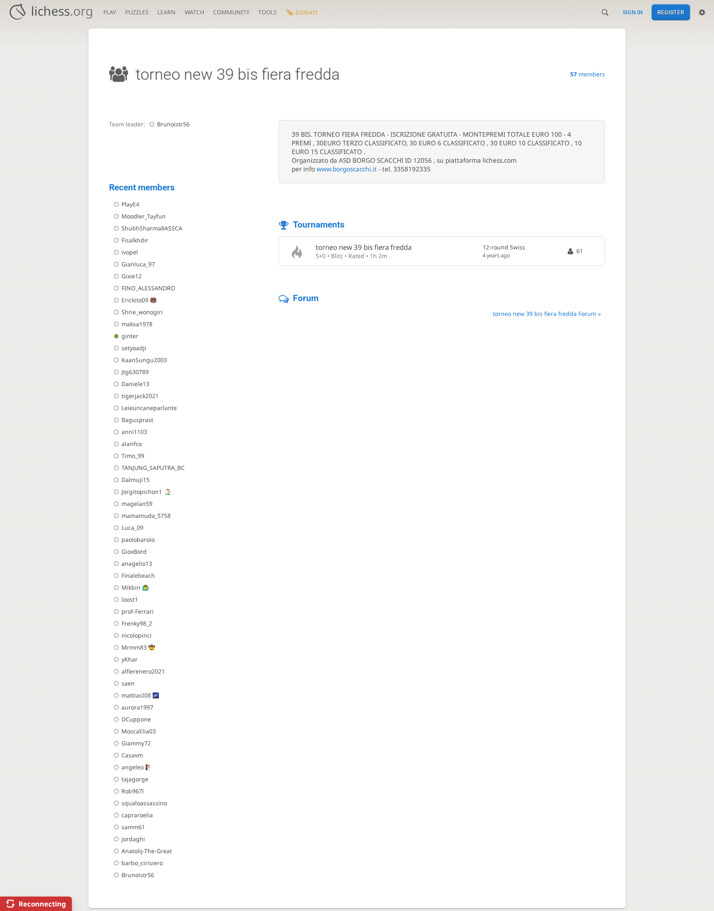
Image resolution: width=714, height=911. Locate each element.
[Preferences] (702, 12)
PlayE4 (130, 204)
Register (670, 12)
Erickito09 (134, 300)
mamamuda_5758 (146, 516)
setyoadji (133, 348)
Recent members (142, 187)
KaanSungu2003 (144, 360)
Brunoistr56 (173, 124)
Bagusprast (137, 420)
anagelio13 (136, 563)
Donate (307, 13)
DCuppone (136, 719)
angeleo (132, 767)
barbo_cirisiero (142, 863)
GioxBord (134, 551)
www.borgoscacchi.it (347, 169)
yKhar (129, 659)
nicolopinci (136, 635)
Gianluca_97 (138, 264)
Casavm (132, 755)
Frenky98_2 (136, 623)
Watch (194, 12)
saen (128, 683)
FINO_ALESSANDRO (148, 288)
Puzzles (137, 12)
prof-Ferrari (137, 611)
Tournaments (319, 225)
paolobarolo (138, 539)
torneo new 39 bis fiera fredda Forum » (547, 314)
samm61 (133, 827)
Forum (306, 298)
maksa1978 (136, 324)
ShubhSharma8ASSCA (151, 228)
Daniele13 (135, 384)
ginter (129, 336)
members (587, 74)
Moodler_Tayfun (143, 216)
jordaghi (133, 839)
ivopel (129, 252)
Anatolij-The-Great (146, 851)
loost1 (129, 599)
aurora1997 (137, 707)
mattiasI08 (136, 695)
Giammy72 (136, 743)
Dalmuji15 (135, 480)
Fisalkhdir (134, 240)
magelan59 (136, 504)
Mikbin (130, 587)
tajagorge (134, 779)
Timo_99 (132, 456)
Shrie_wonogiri (142, 312)
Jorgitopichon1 (141, 492)
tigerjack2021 (140, 396)
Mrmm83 (134, 647)
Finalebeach (138, 575)
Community (231, 12)
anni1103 (134, 432)
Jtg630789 (135, 372)
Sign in (633, 12)
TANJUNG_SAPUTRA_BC (153, 468)
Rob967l (132, 791)
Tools (267, 12)
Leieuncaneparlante (149, 408)
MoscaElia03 (138, 731)
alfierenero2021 (143, 671)
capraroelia (137, 815)
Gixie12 (131, 276)
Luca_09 (132, 527)
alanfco (131, 444)
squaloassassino (144, 803)
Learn (166, 12)
